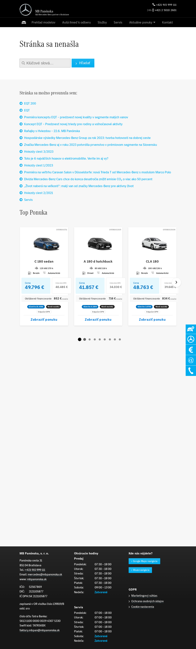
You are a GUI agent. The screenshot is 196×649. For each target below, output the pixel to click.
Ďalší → (176, 282)
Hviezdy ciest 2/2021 (38, 193)
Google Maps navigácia (145, 561)
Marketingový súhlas (144, 596)
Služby (102, 22)
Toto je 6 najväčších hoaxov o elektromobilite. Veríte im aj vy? (66, 158)
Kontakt (167, 22)
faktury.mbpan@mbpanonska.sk (40, 630)
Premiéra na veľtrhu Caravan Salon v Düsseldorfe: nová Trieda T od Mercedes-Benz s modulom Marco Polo (97, 172)
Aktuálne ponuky (140, 22)
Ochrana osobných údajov (147, 601)
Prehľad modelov (43, 22)
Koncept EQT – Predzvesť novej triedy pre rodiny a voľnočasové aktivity (73, 124)
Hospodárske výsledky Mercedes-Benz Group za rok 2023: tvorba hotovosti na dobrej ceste (87, 137)
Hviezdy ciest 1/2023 (38, 165)
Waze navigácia (141, 570)
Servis (118, 22)
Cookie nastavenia (142, 607)
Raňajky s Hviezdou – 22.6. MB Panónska (52, 131)
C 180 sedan (44, 261)
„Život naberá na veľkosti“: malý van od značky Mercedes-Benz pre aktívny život (79, 186)
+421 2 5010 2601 (165, 10)
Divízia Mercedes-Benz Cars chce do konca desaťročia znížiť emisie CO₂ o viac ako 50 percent (88, 179)
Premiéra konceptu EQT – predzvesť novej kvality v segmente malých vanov (76, 117)
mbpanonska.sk (37, 579)
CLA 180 (152, 261)
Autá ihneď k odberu (76, 22)
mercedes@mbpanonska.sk (45, 574)
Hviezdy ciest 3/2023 (38, 151)
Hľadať (84, 63)
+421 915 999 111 (166, 5)
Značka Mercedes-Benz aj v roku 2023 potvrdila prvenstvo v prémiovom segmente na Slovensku (90, 144)
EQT (27, 110)
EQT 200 (30, 103)
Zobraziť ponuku (44, 319)
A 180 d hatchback (98, 261)
